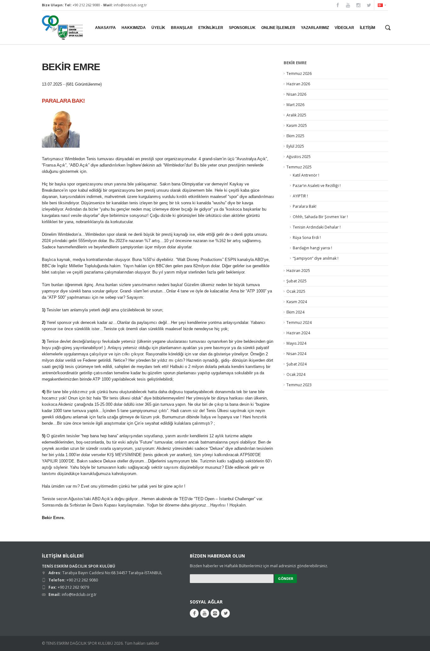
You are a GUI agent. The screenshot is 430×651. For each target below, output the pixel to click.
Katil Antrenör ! (306, 175)
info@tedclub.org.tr (130, 5)
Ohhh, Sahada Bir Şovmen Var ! (320, 216)
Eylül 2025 (295, 146)
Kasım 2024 (296, 301)
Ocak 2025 (295, 291)
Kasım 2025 (296, 125)
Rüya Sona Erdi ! (307, 237)
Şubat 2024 (296, 364)
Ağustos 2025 (298, 156)
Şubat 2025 (296, 281)
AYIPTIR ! (300, 196)
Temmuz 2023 (299, 385)
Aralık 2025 (296, 115)
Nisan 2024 (296, 353)
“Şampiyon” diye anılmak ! (315, 258)
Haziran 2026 (298, 84)
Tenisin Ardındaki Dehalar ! (317, 227)
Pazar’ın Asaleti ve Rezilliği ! (317, 185)
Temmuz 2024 (299, 322)
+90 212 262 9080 (86, 5)
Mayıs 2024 (296, 343)
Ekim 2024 (295, 312)
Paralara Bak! (304, 206)
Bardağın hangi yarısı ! (312, 248)
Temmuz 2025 (299, 167)
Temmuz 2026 (299, 73)
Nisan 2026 (296, 94)
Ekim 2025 (295, 136)
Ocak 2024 (295, 374)
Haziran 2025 (298, 270)
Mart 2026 (295, 104)
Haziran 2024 (298, 333)
